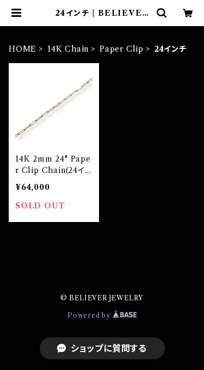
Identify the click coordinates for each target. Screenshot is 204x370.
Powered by (90, 315)
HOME (22, 49)
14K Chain (68, 49)
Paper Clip (122, 49)
